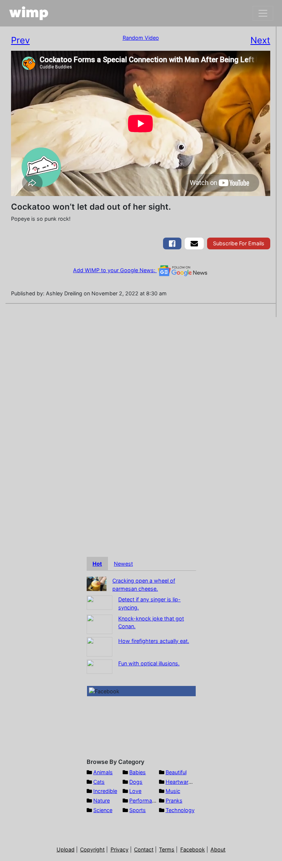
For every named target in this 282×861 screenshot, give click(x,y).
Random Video (141, 38)
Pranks (174, 800)
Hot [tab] (97, 564)
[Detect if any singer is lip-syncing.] (99, 602)
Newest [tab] (123, 564)
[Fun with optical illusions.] (99, 666)
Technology (180, 810)
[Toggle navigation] (263, 13)
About (217, 849)
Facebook (192, 849)
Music (173, 791)
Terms (166, 849)
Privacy (120, 849)
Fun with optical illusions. (149, 663)
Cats (99, 782)
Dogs (135, 782)
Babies (137, 772)
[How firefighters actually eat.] (99, 646)
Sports (137, 810)
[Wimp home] (29, 13)
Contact (143, 849)
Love (135, 791)
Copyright (92, 849)
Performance (145, 800)
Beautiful (176, 772)
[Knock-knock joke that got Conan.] (99, 623)
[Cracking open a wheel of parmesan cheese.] (96, 583)
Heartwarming (183, 782)
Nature (101, 800)
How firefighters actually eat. (153, 641)
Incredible (105, 791)
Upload (66, 849)
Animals (103, 772)
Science (102, 810)
